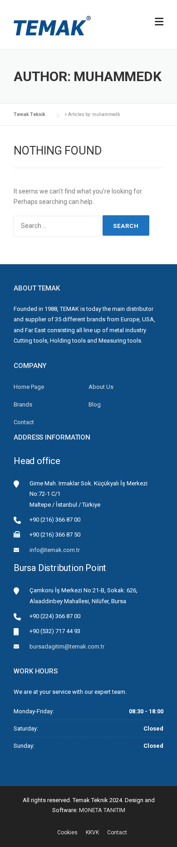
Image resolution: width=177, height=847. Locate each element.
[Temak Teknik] (52, 25)
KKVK (92, 832)
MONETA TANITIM (102, 810)
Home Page (29, 386)
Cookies (67, 832)
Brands (23, 404)
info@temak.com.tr (55, 550)
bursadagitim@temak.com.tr (67, 646)
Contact (24, 422)
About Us (100, 386)
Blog (94, 404)
